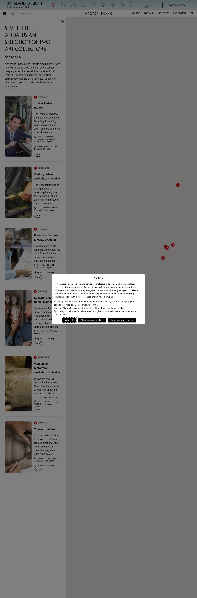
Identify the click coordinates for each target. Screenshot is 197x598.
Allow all (69, 320)
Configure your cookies (122, 320)
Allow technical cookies (92, 320)
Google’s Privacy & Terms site (69, 290)
